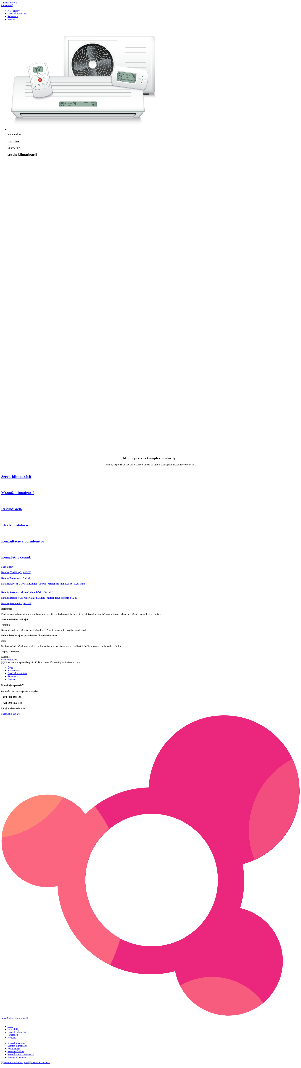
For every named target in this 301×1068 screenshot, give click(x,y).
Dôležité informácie (17, 13)
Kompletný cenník (17, 1057)
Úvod (10, 667)
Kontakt (12, 19)
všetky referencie (9, 659)
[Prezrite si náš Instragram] (15, 1062)
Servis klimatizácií (17, 1043)
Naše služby (14, 10)
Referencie (13, 16)
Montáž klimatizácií (17, 1045)
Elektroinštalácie (16, 1051)
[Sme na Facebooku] (39, 1062)
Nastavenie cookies (10, 713)
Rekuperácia (14, 1048)
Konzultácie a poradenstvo (21, 1054)
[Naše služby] (154, 451)
